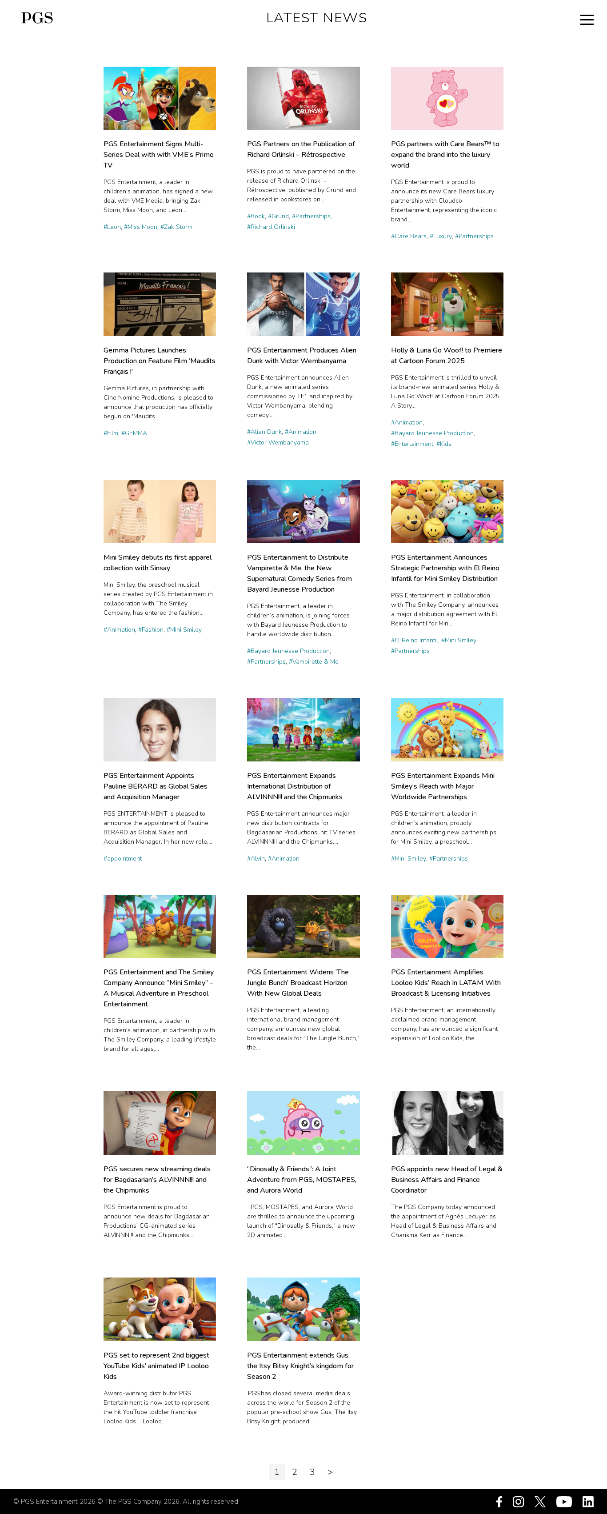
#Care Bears (409, 236)
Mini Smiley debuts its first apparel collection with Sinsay (158, 563)
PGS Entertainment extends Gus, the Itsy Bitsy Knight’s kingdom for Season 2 (300, 1366)
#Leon (112, 227)
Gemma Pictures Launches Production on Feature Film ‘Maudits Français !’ (160, 360)
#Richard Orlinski (271, 227)
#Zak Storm (176, 227)
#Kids (443, 444)
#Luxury (441, 236)
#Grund (278, 216)
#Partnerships (311, 216)
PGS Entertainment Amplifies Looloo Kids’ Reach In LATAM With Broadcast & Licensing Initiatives (446, 982)
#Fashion (151, 629)
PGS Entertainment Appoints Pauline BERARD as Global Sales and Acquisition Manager (156, 786)
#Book (256, 216)
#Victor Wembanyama (278, 442)
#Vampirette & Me (314, 661)
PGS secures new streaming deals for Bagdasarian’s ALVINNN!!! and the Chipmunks (157, 1179)
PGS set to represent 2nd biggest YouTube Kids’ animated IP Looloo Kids (156, 1366)
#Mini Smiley (184, 629)
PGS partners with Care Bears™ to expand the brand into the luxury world (445, 154)
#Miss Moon (140, 227)
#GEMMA (134, 433)
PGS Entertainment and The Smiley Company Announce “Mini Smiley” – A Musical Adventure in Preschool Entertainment (159, 988)
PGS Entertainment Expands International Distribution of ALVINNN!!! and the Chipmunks (295, 786)
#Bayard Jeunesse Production (432, 433)
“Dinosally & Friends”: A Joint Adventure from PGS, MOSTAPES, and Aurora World (301, 1179)
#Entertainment (412, 444)
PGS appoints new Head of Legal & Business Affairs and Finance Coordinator (447, 1179)
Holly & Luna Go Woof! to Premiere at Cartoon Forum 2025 (446, 355)
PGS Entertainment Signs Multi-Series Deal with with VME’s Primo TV (159, 154)
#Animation (300, 432)
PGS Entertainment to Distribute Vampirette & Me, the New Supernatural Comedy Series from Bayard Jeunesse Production (299, 573)
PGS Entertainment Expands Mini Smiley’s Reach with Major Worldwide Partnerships (443, 786)
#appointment (123, 858)
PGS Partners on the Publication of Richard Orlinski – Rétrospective (301, 149)
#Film (111, 433)
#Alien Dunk (264, 432)
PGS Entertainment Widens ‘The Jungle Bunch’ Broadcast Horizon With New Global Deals (298, 982)
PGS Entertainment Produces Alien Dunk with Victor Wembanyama (301, 355)
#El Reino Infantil (414, 640)
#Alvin (256, 858)
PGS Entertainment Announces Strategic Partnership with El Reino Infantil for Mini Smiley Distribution (445, 568)
